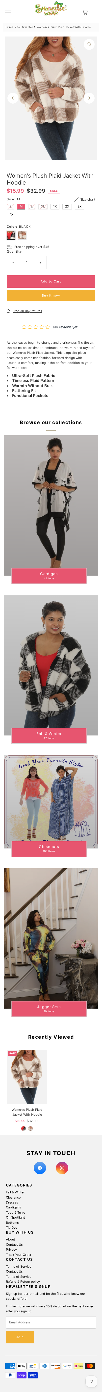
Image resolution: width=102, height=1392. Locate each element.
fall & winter (25, 27)
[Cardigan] (51, 505)
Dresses (12, 1202)
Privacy (11, 1249)
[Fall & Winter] (51, 665)
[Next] (89, 98)
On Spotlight (15, 1217)
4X (11, 214)
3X (79, 206)
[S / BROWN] (30, 1128)
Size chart (87, 200)
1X (55, 206)
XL (43, 206)
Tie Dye (11, 1227)
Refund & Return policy (23, 1281)
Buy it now (51, 295)
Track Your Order (18, 1255)
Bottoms (12, 1222)
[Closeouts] (51, 801)
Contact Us (14, 1244)
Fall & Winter (15, 1192)
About (10, 1239)
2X (67, 206)
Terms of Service (18, 1266)
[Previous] (12, 98)
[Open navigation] (8, 10)
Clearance (13, 1197)
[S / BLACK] (23, 1128)
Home (9, 27)
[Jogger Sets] (51, 938)
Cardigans (13, 1207)
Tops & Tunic (15, 1212)
